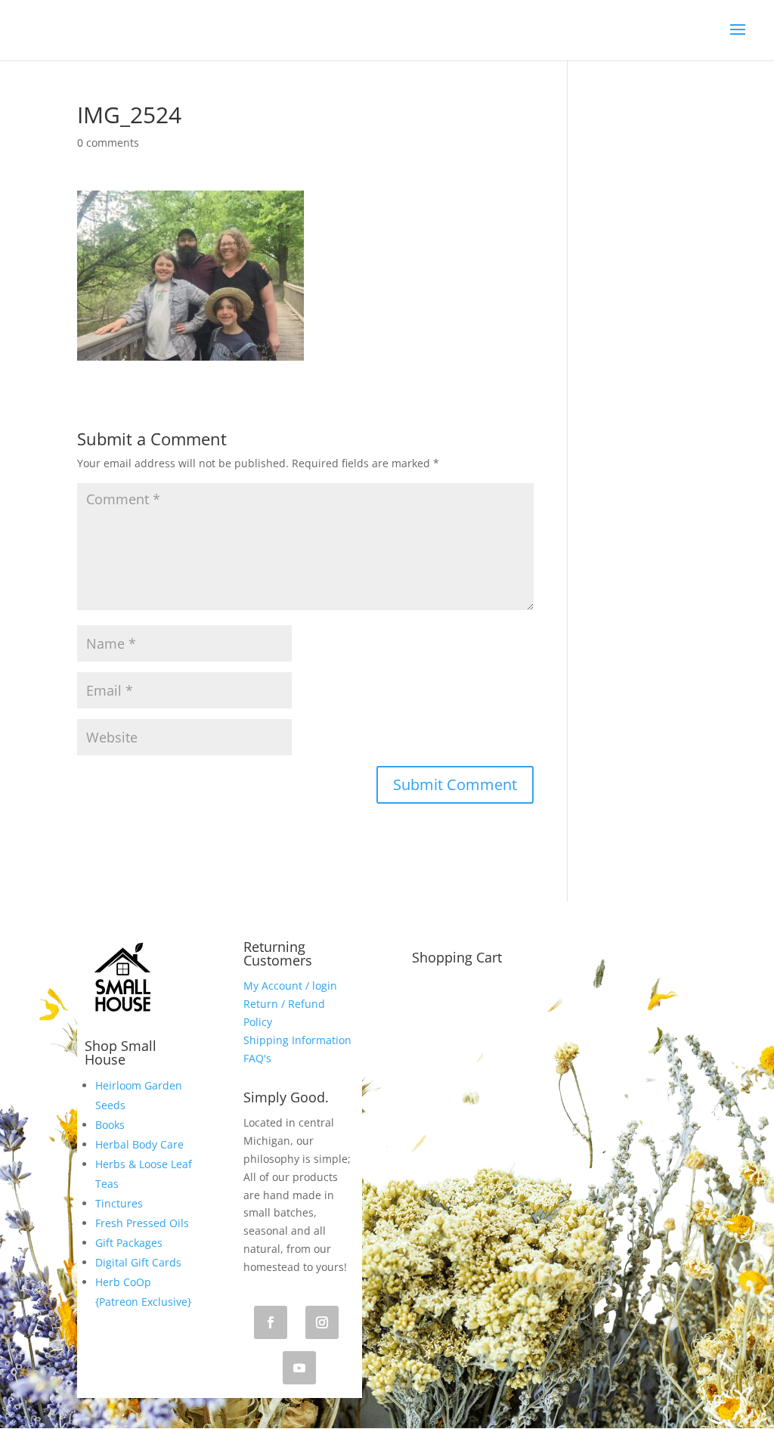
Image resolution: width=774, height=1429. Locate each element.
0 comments (108, 142)
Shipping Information (297, 1040)
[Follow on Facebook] (270, 1322)
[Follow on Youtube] (299, 1367)
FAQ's (257, 1058)
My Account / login (290, 985)
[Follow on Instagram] (322, 1322)
